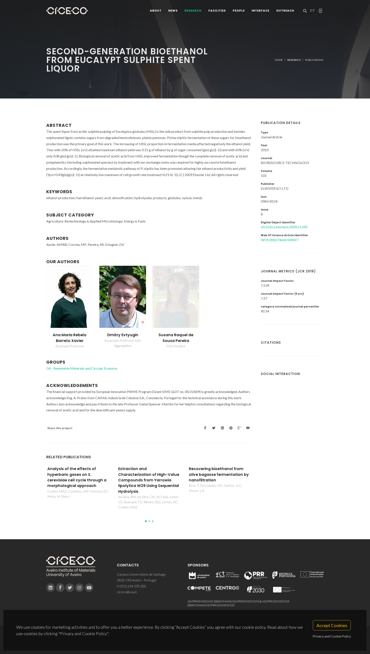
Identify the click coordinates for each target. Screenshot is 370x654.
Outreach (285, 11)
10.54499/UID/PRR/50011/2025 (239, 601)
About (155, 11)
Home (279, 59)
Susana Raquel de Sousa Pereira (175, 337)
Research (193, 11)
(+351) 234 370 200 (131, 586)
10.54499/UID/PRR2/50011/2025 (213, 605)
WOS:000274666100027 (279, 240)
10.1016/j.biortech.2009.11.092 (284, 227)
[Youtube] (89, 587)
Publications (314, 59)
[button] (146, 521)
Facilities (217, 11)
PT (312, 11)
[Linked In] (50, 587)
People (239, 11)
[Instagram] (79, 587)
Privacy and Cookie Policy (332, 636)
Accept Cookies (331, 625)
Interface (260, 11)
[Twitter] (70, 587)
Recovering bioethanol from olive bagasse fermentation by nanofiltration (219, 474)
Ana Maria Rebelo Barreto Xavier (70, 337)
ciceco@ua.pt (127, 592)
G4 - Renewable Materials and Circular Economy (81, 368)
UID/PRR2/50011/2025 (275, 601)
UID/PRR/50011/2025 (200, 601)
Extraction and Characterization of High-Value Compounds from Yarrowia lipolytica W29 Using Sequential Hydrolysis (148, 480)
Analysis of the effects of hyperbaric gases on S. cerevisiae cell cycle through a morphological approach (76, 477)
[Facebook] (60, 587)
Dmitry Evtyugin (122, 334)
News (173, 11)
